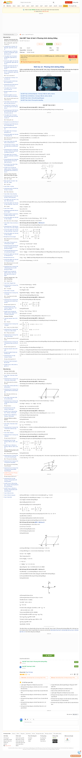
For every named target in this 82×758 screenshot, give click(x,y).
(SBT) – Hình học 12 (39, 522)
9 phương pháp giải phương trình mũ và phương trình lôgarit (11, 251)
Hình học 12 (41, 222)
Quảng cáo (6, 742)
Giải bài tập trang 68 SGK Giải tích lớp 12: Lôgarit (11, 211)
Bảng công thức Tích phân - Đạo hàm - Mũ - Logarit (10, 181)
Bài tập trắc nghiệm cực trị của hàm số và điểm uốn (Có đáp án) (11, 95)
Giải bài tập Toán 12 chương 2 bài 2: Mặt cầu (11, 435)
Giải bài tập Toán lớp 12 (55, 630)
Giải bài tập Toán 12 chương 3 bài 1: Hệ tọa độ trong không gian (11, 456)
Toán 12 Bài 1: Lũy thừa (9, 186)
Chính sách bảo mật (20, 741)
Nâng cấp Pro (69, 2)
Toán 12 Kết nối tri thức (9, 493)
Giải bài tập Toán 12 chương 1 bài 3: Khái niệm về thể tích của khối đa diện (11, 402)
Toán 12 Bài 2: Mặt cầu (9, 432)
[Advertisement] (41, 23)
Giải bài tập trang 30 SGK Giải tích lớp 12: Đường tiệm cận (11, 124)
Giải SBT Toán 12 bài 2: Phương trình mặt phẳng (32, 100)
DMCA (17, 745)
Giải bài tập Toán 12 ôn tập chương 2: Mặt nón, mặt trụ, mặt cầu (10, 442)
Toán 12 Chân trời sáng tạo (9, 495)
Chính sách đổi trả (19, 744)
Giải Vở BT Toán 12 (29, 34)
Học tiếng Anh (43, 737)
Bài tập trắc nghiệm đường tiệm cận (10, 128)
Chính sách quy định (20, 737)
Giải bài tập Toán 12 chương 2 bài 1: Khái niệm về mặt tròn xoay (11, 428)
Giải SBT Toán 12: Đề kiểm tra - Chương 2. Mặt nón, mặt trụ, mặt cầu (36, 95)
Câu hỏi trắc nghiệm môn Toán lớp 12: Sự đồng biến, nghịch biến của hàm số (11, 62)
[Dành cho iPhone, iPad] (55, 740)
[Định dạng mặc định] (33, 719)
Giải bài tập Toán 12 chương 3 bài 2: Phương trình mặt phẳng (11, 461)
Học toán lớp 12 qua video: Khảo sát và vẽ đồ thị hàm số (10, 165)
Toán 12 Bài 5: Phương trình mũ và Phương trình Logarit (10, 243)
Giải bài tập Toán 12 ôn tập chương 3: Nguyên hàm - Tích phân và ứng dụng (10, 308)
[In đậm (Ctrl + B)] (27, 719)
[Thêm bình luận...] (51, 723)
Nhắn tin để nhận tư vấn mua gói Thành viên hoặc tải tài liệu (42, 9)
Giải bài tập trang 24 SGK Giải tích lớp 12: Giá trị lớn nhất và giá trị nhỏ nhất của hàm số (11, 111)
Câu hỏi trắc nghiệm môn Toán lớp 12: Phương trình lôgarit (11, 260)
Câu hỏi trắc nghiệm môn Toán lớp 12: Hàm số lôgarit (11, 218)
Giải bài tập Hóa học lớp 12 (68, 630)
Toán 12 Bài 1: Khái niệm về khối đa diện (10, 376)
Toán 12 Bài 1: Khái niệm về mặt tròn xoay (10, 424)
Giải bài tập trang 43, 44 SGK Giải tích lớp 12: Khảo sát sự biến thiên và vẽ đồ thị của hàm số (11, 151)
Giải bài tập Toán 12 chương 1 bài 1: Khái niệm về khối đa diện (11, 379)
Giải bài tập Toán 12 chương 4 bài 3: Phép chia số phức (11, 335)
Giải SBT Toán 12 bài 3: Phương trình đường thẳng (10, 473)
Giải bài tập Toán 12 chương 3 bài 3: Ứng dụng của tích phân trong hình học (11, 301)
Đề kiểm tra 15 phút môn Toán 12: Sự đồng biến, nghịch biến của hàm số (11, 67)
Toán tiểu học (43, 741)
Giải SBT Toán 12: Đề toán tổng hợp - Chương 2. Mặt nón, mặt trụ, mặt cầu (38, 93)
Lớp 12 (22, 34)
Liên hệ (5, 744)
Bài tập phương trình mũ (9, 257)
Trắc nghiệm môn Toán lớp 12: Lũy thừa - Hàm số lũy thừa (11, 200)
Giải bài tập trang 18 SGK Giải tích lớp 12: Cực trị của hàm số (11, 85)
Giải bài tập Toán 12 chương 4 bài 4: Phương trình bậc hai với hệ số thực (11, 343)
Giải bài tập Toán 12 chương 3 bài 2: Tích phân (11, 293)
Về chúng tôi (6, 737)
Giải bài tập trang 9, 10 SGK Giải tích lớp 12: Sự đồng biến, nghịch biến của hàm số (11, 53)
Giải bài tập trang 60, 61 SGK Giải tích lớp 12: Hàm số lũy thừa (11, 196)
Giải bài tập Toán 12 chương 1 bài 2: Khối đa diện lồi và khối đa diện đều (11, 390)
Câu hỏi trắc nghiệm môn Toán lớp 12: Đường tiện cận (11, 135)
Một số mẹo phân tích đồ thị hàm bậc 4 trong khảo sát (11, 82)
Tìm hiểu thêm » (24, 59)
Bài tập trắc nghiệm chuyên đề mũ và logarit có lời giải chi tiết (11, 214)
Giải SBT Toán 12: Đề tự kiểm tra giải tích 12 (11, 365)
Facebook (30, 737)
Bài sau (57, 44)
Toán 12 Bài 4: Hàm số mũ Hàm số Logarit (11, 223)
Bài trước (41, 44)
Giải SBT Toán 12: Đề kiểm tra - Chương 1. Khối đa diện (10, 415)
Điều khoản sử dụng (20, 739)
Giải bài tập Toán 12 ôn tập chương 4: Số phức (9, 356)
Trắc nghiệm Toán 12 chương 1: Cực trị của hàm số (10, 88)
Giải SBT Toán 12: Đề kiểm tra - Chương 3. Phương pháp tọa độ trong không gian (10, 489)
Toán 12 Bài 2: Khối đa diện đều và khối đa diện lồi (11, 386)
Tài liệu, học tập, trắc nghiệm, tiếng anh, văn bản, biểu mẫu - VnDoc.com (11, 2)
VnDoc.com (20, 34)
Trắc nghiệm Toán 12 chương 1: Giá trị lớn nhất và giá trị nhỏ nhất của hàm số (11, 116)
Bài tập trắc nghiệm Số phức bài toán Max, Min (10, 353)
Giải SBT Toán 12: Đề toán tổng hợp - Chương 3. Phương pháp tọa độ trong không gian (11, 485)
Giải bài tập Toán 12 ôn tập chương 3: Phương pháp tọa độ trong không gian (64, 677)
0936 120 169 (8, 745)
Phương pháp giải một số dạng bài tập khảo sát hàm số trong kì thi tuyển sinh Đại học (11, 161)
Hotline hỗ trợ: (41, 11)
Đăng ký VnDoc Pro (8, 741)
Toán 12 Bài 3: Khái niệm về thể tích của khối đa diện (10, 398)
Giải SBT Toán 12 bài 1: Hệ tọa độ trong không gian (32, 98)
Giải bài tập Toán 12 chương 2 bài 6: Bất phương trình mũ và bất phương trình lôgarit (11, 268)
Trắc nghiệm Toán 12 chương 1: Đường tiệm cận (10, 131)
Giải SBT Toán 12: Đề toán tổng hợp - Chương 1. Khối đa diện (10, 412)
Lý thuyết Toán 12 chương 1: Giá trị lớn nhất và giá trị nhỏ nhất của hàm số (11, 107)
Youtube (29, 739)
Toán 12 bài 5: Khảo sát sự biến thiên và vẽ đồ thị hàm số (10, 142)
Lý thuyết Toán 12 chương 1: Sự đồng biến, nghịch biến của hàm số (10, 48)
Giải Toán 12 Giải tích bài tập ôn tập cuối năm (10, 362)
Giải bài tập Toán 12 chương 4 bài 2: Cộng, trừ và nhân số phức (11, 330)
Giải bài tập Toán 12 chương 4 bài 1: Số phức (11, 324)
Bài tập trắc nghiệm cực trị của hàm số (10, 92)
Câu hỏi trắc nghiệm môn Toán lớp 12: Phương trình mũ (11, 254)
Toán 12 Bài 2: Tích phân (9, 290)
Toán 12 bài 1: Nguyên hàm (9, 283)
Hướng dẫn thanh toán (20, 742)
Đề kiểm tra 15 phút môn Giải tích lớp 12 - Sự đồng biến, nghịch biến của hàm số (11, 72)
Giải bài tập (42, 739)
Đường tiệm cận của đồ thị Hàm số (11, 121)
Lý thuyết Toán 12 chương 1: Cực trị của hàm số (11, 78)
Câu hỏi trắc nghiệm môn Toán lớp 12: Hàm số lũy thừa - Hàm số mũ (11, 203)
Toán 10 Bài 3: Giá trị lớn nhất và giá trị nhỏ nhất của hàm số (10, 102)
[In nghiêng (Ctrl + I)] (30, 719)
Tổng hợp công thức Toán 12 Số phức (10, 319)
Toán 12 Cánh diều (8, 497)
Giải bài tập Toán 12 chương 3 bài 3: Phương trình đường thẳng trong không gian (35, 677)
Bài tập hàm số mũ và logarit (10, 236)
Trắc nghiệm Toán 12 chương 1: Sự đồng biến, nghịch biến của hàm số (10, 57)
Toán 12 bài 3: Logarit (8, 208)
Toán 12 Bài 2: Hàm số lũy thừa (10, 193)
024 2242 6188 (63, 748)
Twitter (29, 741)
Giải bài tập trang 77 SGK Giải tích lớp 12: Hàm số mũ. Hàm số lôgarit (11, 227)
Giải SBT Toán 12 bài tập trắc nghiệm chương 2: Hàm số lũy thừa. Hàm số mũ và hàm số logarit (10, 273)
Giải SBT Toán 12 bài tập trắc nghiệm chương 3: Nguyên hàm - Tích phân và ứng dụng (11, 313)
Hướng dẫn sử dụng (8, 739)
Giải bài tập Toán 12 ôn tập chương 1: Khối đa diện (9, 408)
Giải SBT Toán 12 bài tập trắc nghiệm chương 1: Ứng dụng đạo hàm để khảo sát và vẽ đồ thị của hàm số (11, 169)
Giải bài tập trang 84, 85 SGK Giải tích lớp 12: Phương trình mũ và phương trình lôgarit (11, 247)
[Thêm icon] (25, 719)
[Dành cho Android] (55, 742)
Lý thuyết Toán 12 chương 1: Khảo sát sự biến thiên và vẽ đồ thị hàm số (11, 146)
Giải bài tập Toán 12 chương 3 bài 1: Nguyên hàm (11, 286)
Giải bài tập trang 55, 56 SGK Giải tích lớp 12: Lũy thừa (11, 189)
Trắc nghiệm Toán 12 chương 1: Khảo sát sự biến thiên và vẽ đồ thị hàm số (11, 156)
